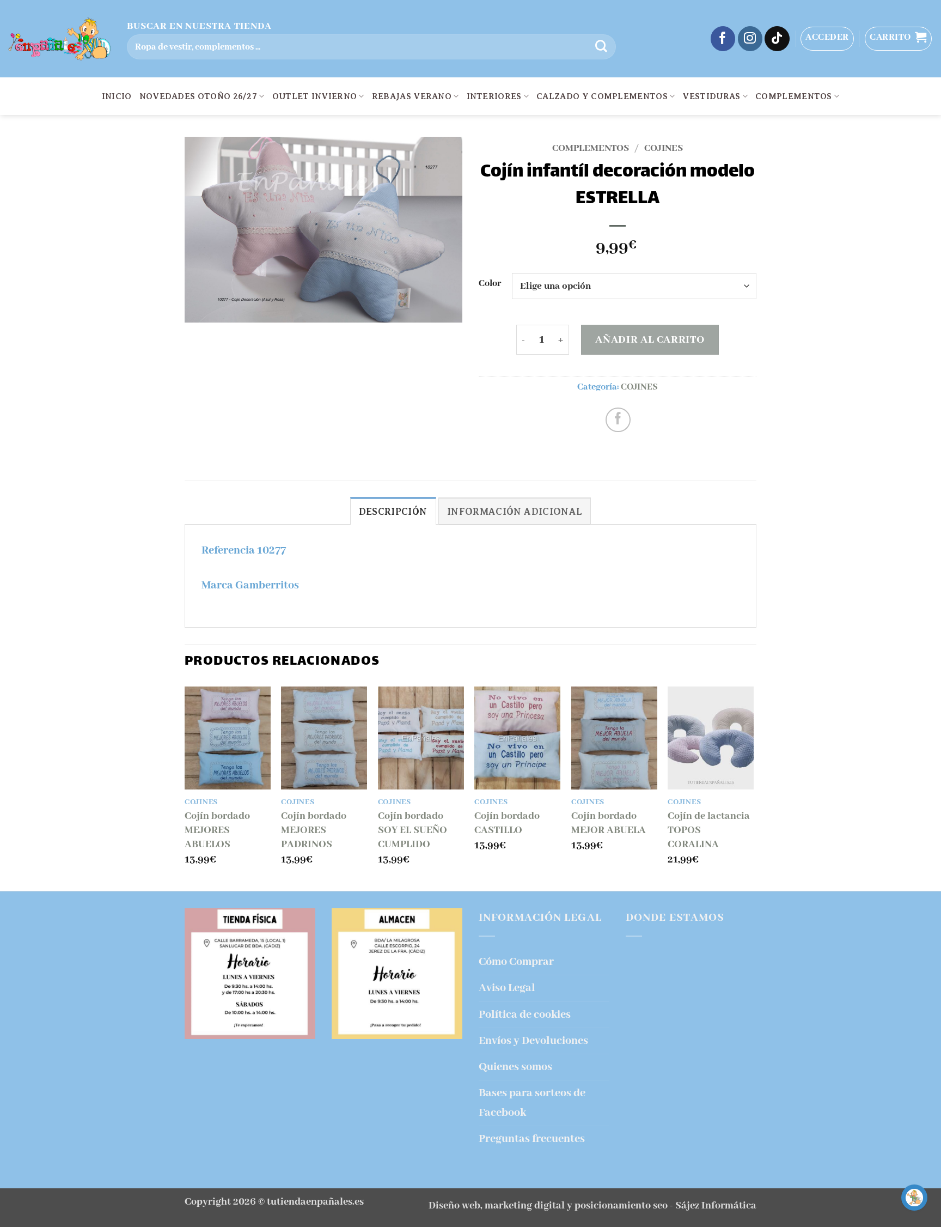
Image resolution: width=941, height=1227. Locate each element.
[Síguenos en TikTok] (777, 38)
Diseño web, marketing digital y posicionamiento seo (548, 1205)
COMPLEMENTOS (793, 96)
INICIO (117, 96)
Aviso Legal (507, 988)
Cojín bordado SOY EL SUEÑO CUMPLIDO (412, 830)
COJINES (663, 148)
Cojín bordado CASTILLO (507, 823)
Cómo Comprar (516, 962)
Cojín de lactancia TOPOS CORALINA (709, 830)
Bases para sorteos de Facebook (532, 1103)
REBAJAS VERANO (411, 96)
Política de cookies (525, 1014)
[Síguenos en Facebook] (723, 38)
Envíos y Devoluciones (533, 1041)
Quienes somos (515, 1067)
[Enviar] (601, 46)
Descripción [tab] (393, 511)
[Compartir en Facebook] (618, 420)
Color (490, 284)
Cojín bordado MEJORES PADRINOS (313, 830)
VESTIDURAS (711, 96)
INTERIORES (494, 96)
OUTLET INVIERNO (314, 96)
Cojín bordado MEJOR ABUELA (608, 823)
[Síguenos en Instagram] (750, 38)
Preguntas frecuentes (532, 1139)
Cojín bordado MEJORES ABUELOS (217, 830)
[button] (827, 39)
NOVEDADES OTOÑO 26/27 (198, 96)
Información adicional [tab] (514, 511)
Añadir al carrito (649, 340)
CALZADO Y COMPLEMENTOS (602, 96)
